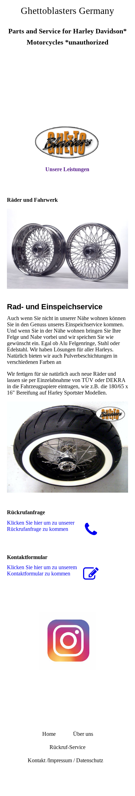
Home (49, 734)
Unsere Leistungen (67, 169)
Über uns (83, 734)
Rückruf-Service (68, 747)
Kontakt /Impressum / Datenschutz (67, 760)
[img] (67, 91)
